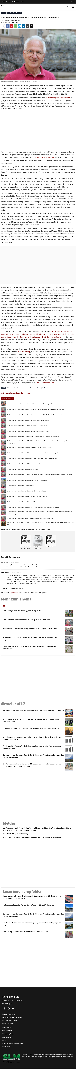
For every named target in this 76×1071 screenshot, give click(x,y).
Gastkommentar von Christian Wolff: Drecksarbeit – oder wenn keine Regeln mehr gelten (33, 453)
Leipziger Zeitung (5, 1)
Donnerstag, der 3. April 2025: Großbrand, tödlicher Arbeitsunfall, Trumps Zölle (30, 404)
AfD (17, 388)
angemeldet (14, 592)
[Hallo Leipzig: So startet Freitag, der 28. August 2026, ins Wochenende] (69, 908)
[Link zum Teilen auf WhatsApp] (15, 26)
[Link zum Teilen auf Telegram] (19, 26)
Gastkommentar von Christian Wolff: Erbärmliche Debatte (23, 464)
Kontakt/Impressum (9, 1014)
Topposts (18, 13)
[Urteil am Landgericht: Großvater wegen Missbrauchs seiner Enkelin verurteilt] (69, 731)
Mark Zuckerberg (23, 352)
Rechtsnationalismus (47, 388)
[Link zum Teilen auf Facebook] (8, 26)
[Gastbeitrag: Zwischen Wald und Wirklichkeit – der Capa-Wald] (69, 934)
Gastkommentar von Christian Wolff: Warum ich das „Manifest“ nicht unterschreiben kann (33, 507)
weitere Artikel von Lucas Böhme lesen (16, 393)
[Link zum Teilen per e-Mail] (31, 26)
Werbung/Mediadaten (9, 1020)
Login (72, 1)
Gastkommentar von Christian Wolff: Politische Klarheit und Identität (27, 496)
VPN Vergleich (7, 1031)
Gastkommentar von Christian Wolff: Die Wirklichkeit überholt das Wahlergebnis (30, 447)
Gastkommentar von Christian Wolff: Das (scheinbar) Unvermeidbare (27, 426)
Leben (3, 13)
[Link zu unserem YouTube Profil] (13, 1008)
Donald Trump (24, 388)
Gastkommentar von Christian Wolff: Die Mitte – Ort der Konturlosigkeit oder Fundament (33, 436)
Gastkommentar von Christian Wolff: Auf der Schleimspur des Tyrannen (28, 420)
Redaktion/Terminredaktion (12, 1017)
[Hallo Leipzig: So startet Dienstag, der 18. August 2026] (69, 613)
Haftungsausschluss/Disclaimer (13, 1043)
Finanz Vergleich (8, 1034)
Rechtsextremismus (35, 388)
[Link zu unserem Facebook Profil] (4, 1008)
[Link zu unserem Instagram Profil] (9, 1008)
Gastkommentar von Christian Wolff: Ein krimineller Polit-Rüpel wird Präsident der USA (32, 458)
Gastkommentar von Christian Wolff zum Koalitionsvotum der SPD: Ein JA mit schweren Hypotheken (36, 415)
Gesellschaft (10, 13)
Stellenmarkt (15, 1)
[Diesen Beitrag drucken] (27, 26)
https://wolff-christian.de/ (44, 383)
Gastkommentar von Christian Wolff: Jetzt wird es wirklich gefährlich (27, 480)
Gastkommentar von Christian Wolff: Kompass (20, 485)
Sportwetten (6, 1037)
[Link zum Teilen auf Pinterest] (11, 26)
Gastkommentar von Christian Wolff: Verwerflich (21, 502)
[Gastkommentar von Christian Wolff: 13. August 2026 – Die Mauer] (69, 622)
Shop (22, 1)
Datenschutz (6, 1046)
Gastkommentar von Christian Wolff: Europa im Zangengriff (24, 469)
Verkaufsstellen (7, 1024)
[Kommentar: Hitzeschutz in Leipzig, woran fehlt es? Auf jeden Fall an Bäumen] (69, 631)
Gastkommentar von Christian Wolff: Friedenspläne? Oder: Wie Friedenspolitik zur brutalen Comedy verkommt (39, 475)
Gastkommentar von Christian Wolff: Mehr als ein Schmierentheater (26, 491)
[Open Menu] (73, 7)
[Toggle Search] (67, 6)
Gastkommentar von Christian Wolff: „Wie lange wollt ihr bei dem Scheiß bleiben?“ (31, 518)
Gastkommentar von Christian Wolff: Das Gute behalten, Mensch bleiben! (28, 431)
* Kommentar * (10, 388)
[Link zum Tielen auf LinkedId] (23, 26)
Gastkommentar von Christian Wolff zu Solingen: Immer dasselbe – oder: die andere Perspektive (35, 409)
